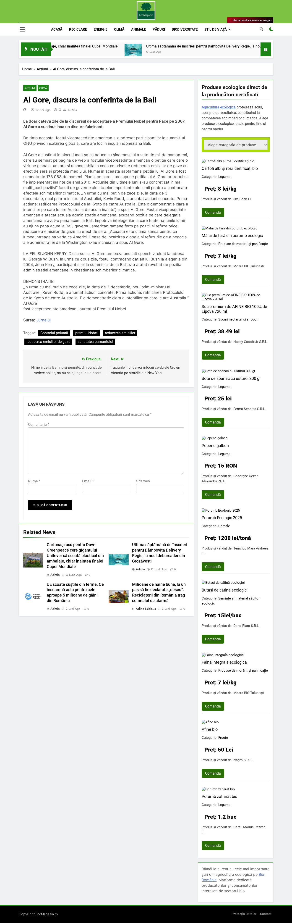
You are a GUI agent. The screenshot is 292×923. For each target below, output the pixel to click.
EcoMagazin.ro (47, 914)
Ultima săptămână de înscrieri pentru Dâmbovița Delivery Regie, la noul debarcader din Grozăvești (208, 46)
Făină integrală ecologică (224, 662)
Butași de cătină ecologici (225, 590)
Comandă (213, 212)
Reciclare (78, 29)
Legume (224, 177)
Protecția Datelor (244, 914)
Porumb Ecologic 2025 (222, 517)
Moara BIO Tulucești (248, 266)
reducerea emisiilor (120, 333)
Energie (100, 29)
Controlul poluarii (54, 333)
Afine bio (210, 729)
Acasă (56, 29)
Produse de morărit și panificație (243, 244)
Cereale (224, 526)
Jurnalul (43, 320)
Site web (143, 481)
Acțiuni (30, 88)
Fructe (223, 738)
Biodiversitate (185, 29)
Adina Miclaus (146, 608)
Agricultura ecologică (219, 107)
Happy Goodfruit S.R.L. (250, 342)
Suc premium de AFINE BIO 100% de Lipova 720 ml (234, 309)
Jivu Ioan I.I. (242, 199)
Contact (265, 914)
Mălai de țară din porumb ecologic (232, 235)
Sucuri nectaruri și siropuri (238, 319)
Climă (119, 29)
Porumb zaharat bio (219, 796)
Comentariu (38, 424)
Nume (34, 481)
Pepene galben (215, 445)
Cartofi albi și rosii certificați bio (230, 168)
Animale (138, 29)
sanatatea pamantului (95, 341)
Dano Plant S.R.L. (246, 626)
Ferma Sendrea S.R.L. (249, 409)
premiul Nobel (86, 333)
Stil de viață (215, 29)
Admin (55, 574)
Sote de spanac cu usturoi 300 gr (231, 378)
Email (88, 481)
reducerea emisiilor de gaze (48, 341)
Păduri (159, 29)
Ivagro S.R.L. (242, 760)
